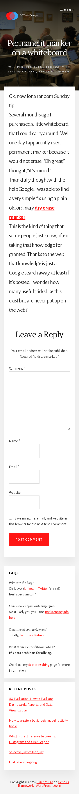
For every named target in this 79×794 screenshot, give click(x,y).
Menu (69, 10)
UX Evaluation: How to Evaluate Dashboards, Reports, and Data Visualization (31, 704)
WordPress (43, 785)
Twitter (43, 588)
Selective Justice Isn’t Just (26, 752)
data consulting (38, 665)
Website (15, 492)
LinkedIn (30, 588)
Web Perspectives (25, 67)
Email (14, 467)
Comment (17, 368)
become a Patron (32, 635)
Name (14, 441)
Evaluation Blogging (23, 762)
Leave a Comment (55, 71)
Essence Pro (45, 782)
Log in (57, 785)
